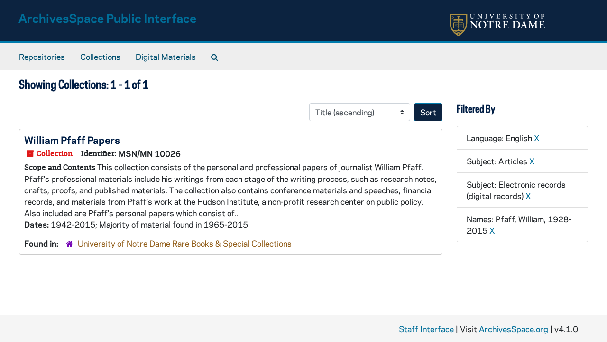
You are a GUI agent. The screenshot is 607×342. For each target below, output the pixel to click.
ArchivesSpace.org (513, 328)
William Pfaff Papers (72, 139)
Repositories (42, 56)
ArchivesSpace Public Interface (107, 18)
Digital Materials (166, 56)
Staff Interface (426, 328)
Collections (100, 56)
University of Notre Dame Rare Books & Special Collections (185, 243)
